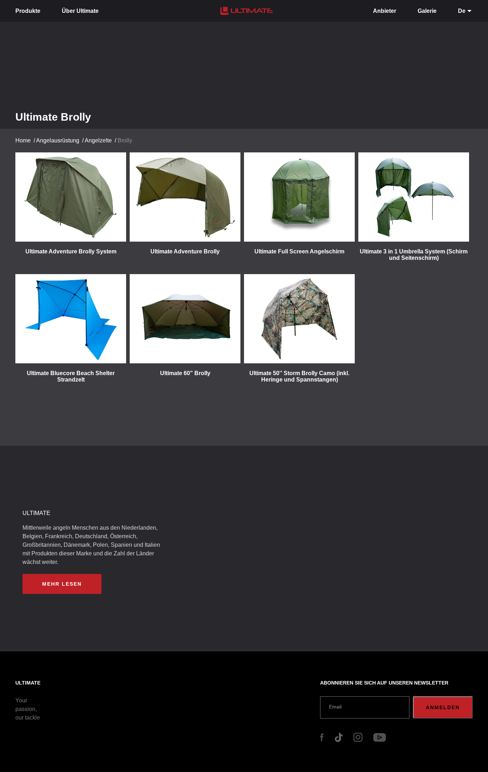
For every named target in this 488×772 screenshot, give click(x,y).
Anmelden (443, 707)
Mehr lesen (62, 584)
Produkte (27, 11)
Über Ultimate (80, 11)
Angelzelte (98, 140)
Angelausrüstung (57, 140)
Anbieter (384, 11)
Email (335, 707)
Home (23, 140)
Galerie (427, 11)
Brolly (125, 140)
